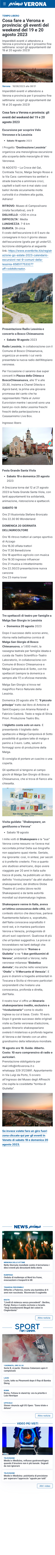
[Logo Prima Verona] (27, 3)
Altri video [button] (44, 1486)
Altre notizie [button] (44, 1317)
